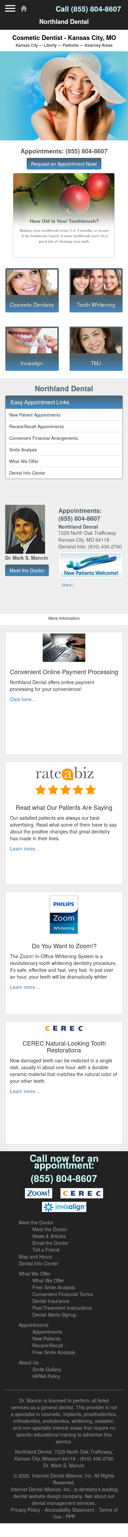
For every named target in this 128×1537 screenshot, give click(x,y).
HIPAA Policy (46, 1376)
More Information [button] (64, 618)
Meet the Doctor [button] (27, 570)
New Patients (46, 1338)
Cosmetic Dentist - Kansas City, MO (64, 40)
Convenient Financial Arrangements (43, 438)
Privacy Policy (25, 1509)
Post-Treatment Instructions (62, 1307)
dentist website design (37, 1496)
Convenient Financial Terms (62, 1294)
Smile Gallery (46, 1369)
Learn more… (25, 848)
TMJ (96, 363)
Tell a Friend (45, 1249)
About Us (29, 1362)
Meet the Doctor (36, 1222)
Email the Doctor (50, 1242)
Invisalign (32, 363)
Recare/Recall (47, 1345)
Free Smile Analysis (53, 1287)
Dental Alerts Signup (54, 1314)
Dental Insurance (50, 1300)
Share (67, 584)
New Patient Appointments (34, 415)
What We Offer (23, 461)
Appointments (33, 1324)
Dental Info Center (27, 473)
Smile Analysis (23, 450)
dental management (53, 1502)
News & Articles (49, 1236)
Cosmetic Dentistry (32, 304)
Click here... (22, 699)
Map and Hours (35, 1256)
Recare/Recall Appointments (36, 426)
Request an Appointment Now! (64, 163)
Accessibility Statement (69, 1509)
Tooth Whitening (96, 304)
